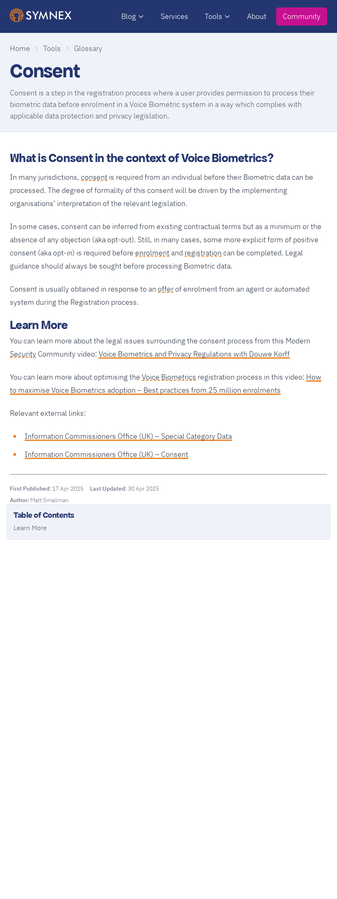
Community (302, 16)
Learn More (30, 528)
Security (23, 353)
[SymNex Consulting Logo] (41, 15)
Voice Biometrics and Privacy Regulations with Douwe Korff (194, 354)
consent (94, 176)
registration (203, 251)
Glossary (88, 48)
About (256, 16)
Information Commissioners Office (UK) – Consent (106, 454)
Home (20, 48)
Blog (128, 16)
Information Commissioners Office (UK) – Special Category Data (128, 436)
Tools (213, 16)
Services (174, 16)
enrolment (152, 251)
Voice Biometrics (169, 376)
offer (165, 288)
